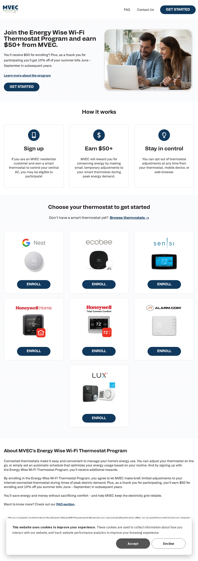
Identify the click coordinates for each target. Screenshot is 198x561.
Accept (133, 544)
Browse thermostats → (129, 218)
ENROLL (34, 284)
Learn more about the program (27, 75)
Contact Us (145, 9)
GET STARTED (178, 9)
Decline (168, 544)
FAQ (127, 9)
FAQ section (65, 504)
